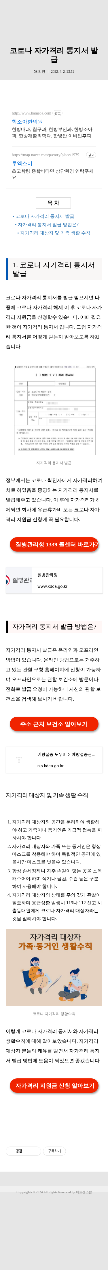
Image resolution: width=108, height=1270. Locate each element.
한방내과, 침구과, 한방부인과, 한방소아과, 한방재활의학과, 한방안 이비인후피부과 (54, 133)
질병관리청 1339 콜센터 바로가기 (57, 544)
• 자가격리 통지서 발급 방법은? (47, 224)
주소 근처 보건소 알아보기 (54, 724)
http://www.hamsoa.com (31, 113)
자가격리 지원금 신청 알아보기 (55, 1085)
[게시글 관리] (34, 1151)
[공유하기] (27, 1151)
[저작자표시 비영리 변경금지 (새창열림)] (74, 1151)
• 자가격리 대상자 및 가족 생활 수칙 (53, 232)
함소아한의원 (27, 122)
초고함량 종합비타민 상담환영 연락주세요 (53, 174)
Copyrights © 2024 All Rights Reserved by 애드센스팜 (54, 1192)
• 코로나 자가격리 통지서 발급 (43, 216)
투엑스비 (22, 163)
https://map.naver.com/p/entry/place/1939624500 (47, 155)
